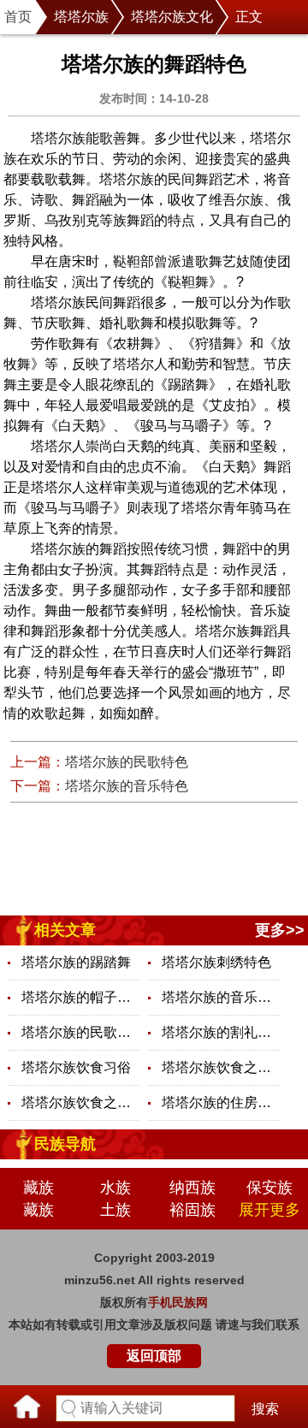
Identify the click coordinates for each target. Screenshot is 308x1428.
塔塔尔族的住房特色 (221, 1102)
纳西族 (192, 1187)
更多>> (280, 930)
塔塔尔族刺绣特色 (216, 962)
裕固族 (192, 1209)
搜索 (265, 1408)
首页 (18, 16)
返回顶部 (154, 1355)
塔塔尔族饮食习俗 (76, 1067)
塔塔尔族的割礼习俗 (221, 1032)
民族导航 (65, 1143)
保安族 (269, 1187)
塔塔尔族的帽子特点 (80, 997)
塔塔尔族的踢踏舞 (76, 962)
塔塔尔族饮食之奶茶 (80, 1102)
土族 (115, 1209)
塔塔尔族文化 (172, 16)
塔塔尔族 (81, 16)
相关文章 (65, 930)
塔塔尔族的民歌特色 (126, 762)
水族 (115, 1187)
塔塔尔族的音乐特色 (126, 786)
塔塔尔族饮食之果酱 (221, 1067)
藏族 (38, 1187)
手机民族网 (178, 1302)
